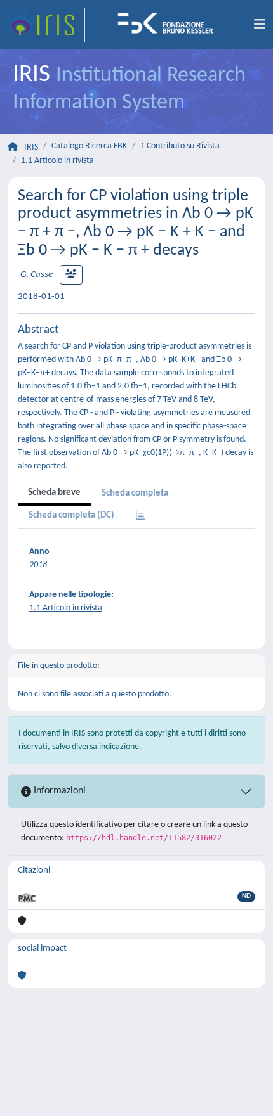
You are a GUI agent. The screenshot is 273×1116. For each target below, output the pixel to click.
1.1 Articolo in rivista (57, 160)
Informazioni (58, 791)
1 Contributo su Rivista (180, 146)
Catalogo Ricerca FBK (89, 146)
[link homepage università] (169, 25)
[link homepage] (46, 25)
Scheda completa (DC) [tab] (71, 515)
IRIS (31, 147)
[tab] (140, 517)
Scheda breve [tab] (54, 492)
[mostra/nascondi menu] (259, 25)
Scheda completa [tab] (135, 493)
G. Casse (36, 274)
